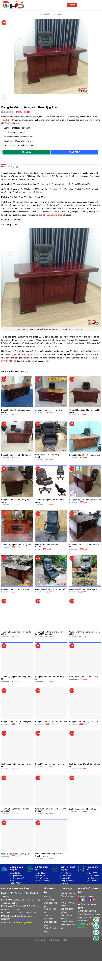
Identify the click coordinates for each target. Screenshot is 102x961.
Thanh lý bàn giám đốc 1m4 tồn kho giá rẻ (85, 411)
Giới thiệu (48, 896)
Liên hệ (90, 924)
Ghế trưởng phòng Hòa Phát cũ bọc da (49, 545)
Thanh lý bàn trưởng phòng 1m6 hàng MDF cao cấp (49, 633)
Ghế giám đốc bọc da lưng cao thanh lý (49, 456)
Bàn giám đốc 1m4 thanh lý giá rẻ (49, 764)
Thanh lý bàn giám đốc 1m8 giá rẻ (16, 544)
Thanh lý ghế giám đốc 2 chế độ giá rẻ (49, 500)
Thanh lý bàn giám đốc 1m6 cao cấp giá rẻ (15, 810)
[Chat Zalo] (96, 926)
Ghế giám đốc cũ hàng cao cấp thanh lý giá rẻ (49, 854)
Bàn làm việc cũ (68, 893)
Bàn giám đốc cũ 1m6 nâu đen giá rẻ (84, 545)
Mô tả (3, 167)
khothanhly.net (18, 919)
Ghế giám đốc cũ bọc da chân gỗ (50, 589)
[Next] (10, 96)
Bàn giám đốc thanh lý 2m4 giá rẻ (83, 721)
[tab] (3, 166)
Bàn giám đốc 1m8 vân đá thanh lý (16, 455)
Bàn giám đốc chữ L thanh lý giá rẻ (16, 721)
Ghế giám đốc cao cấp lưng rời (83, 589)
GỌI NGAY (26, 152)
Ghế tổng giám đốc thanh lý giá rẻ (16, 854)
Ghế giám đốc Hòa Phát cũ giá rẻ (84, 809)
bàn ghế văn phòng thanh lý (52, 215)
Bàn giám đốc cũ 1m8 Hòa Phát (15, 589)
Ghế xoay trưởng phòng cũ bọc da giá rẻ (84, 633)
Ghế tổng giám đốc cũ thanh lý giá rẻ (84, 765)
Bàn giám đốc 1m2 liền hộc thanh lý (51, 721)
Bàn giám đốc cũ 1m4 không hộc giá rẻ (15, 500)
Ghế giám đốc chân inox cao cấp (84, 677)
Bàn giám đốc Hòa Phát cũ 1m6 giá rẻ (50, 678)
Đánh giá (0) (13, 167)
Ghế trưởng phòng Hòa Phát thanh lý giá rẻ (50, 810)
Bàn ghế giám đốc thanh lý (51, 14)
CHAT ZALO (74, 152)
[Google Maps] (96, 920)
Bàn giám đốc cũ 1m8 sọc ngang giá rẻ (15, 411)
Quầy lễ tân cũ (67, 921)
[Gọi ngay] (96, 938)
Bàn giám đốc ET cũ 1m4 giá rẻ (48, 410)
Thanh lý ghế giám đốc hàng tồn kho (15, 678)
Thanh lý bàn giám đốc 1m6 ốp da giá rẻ (16, 633)
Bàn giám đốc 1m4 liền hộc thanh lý (85, 500)
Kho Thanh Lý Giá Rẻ (22, 922)
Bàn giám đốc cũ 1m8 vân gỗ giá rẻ (84, 455)
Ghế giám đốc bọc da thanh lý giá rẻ (16, 765)
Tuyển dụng (49, 900)
